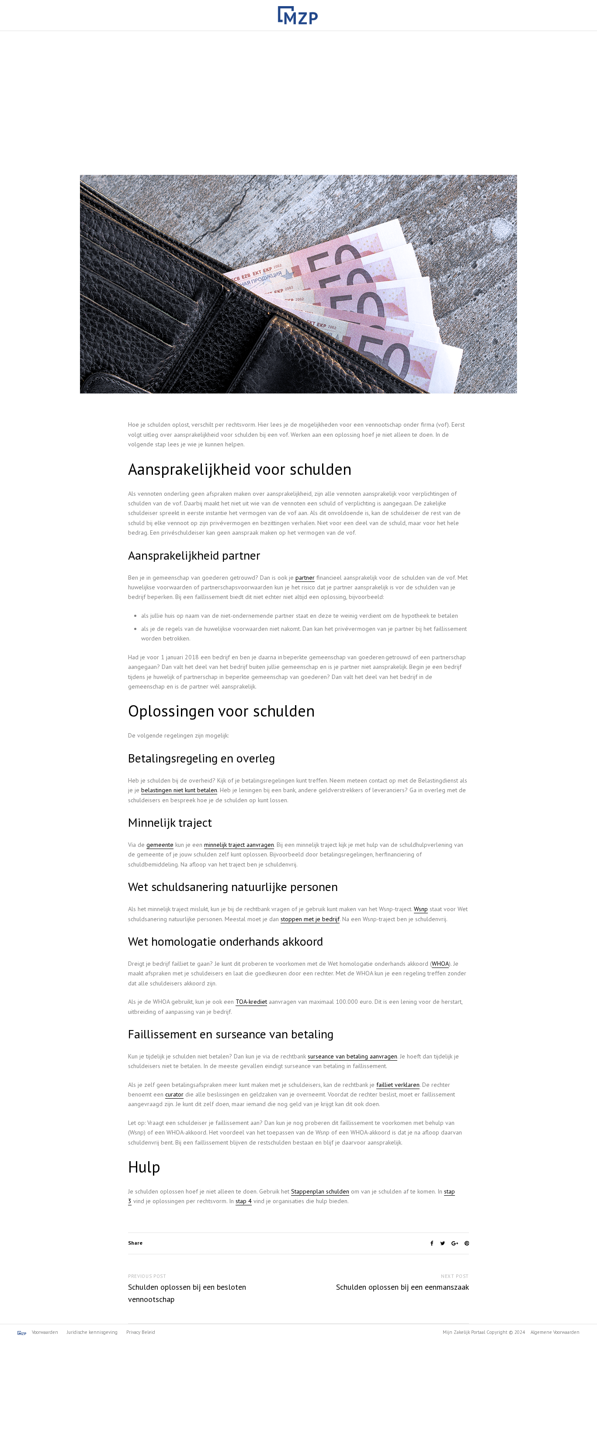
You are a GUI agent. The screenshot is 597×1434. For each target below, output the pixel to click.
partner (305, 577)
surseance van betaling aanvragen (352, 1056)
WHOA (440, 964)
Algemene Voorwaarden (555, 1332)
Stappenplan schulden (320, 1191)
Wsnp (421, 909)
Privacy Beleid (140, 1332)
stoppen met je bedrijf (310, 919)
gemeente (160, 845)
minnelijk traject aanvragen (239, 845)
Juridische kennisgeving (92, 1332)
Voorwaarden (44, 1332)
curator (174, 1094)
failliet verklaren (398, 1085)
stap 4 (244, 1201)
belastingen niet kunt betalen (179, 790)
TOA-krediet (251, 1002)
